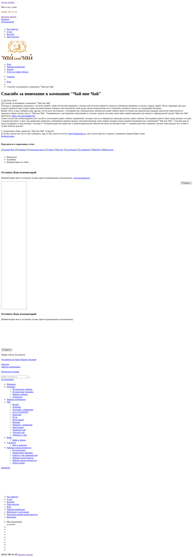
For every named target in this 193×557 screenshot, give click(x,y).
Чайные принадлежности (19, 447)
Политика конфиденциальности (22, 514)
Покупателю (13, 37)
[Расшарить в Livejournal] (70, 149)
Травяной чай (19, 430)
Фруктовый (18, 420)
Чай (8, 402)
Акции (10, 69)
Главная (10, 76)
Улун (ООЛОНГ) (20, 412)
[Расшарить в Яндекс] (58, 149)
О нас (9, 31)
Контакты (11, 517)
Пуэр (14, 417)
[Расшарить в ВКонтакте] (107, 149)
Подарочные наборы (22, 389)
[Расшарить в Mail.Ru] (95, 149)
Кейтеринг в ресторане (18, 512)
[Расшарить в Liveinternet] (83, 149)
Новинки (11, 384)
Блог (9, 64)
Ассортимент (7, 379)
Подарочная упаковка (22, 392)
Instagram (5, 467)
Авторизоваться (81, 178)
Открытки (17, 397)
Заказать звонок (8, 17)
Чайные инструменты (22, 458)
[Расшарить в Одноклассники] (35, 149)
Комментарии (7, 136)
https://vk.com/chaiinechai (23, 116)
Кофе (9, 437)
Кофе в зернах (19, 440)
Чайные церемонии (16, 399)
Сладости (11, 442)
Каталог (11, 34)
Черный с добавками (22, 425)
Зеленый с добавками (22, 409)
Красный (16, 414)
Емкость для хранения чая (24, 455)
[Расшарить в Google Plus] (7, 149)
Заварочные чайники (22, 453)
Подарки (11, 387)
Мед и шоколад (19, 445)
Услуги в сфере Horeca (17, 72)
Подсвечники (19, 450)
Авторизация (7, 22)
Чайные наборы (20, 394)
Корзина (5, 19)
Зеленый (16, 407)
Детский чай (18, 432)
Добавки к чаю (19, 435)
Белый (15, 404)
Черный (16, 422)
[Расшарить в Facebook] (20, 149)
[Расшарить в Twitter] (49, 149)
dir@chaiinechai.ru (77, 133)
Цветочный (18, 427)
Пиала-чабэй (18, 463)
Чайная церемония (16, 67)
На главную (12, 29)
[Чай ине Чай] (17, 59)
